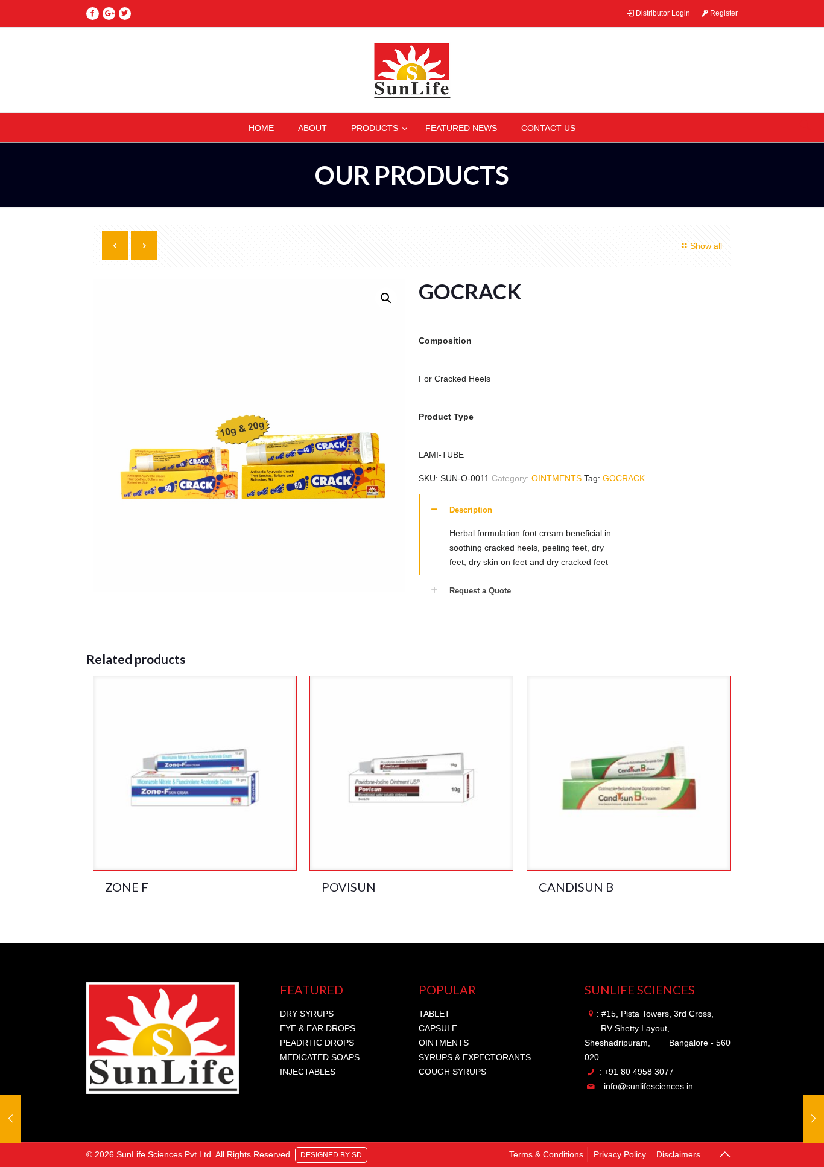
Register (724, 13)
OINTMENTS (556, 478)
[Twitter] (125, 13)
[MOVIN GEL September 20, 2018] (813, 1119)
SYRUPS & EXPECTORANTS (475, 1057)
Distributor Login (663, 13)
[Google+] (109, 13)
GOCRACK (624, 478)
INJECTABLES (307, 1071)
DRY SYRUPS (307, 1013)
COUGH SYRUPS (452, 1071)
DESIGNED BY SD (331, 1153)
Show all (706, 246)
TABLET (434, 1013)
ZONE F (126, 887)
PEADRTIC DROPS (317, 1042)
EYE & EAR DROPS (317, 1028)
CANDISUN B (576, 887)
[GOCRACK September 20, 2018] (10, 1119)
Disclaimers (678, 1154)
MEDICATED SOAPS (320, 1057)
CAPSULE (438, 1028)
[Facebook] (92, 13)
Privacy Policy (620, 1154)
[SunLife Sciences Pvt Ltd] (412, 70)
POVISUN (349, 887)
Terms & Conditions (546, 1154)
